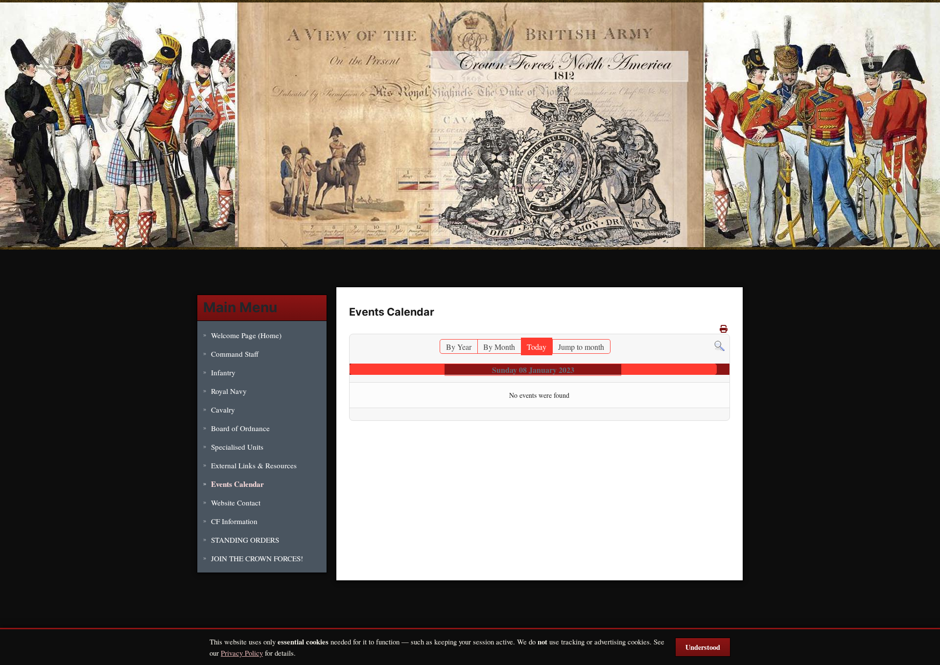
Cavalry (223, 409)
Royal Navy (229, 391)
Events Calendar (237, 484)
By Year (458, 347)
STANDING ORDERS (245, 540)
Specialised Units (237, 447)
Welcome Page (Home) (246, 335)
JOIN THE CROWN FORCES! (257, 558)
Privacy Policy (242, 653)
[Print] (724, 328)
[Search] (719, 345)
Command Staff (234, 354)
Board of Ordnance (240, 428)
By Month (499, 347)
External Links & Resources (254, 465)
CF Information (234, 521)
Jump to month (581, 347)
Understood (702, 647)
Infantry (223, 372)
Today (536, 347)
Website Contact (235, 502)
